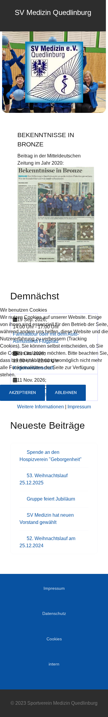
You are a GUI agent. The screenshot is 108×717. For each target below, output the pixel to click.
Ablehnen (66, 392)
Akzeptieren (22, 392)
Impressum (79, 406)
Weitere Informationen (40, 406)
